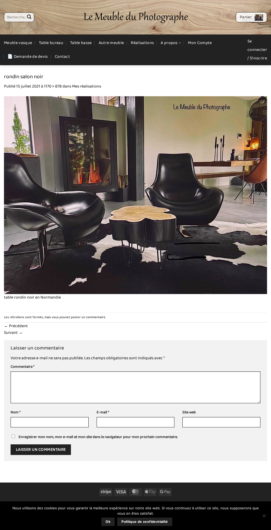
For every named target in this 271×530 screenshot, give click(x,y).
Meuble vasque (18, 43)
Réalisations (142, 43)
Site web (189, 412)
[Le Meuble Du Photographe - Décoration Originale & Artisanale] (135, 17)
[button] (251, 17)
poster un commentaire (88, 317)
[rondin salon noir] (135, 195)
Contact (62, 56)
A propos (169, 43)
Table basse (81, 43)
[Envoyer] (29, 17)
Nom (15, 412)
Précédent (16, 326)
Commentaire (22, 367)
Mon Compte (200, 43)
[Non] (264, 517)
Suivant (13, 332)
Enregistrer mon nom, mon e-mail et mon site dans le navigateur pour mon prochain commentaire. (98, 437)
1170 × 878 (53, 86)
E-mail (103, 412)
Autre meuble (111, 43)
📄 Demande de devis (27, 56)
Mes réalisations (86, 86)
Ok (108, 522)
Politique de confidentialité (144, 522)
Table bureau (51, 43)
